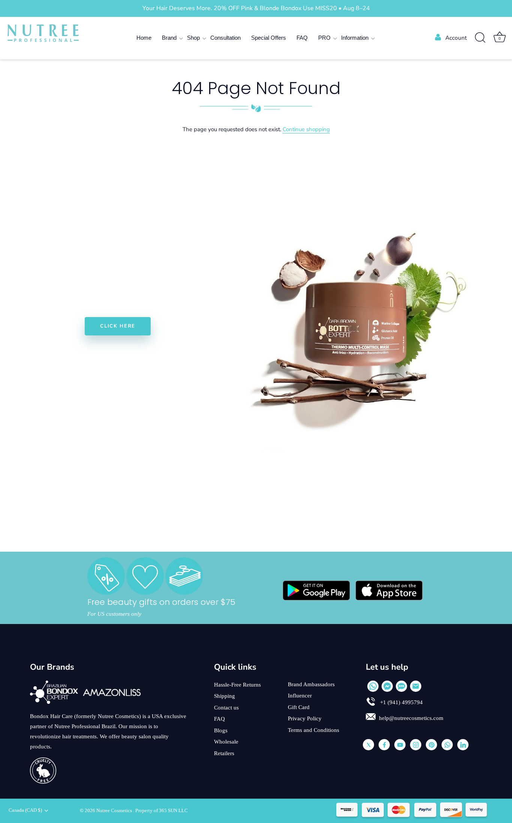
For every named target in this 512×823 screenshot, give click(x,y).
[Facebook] (384, 744)
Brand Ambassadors (311, 684)
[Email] (415, 686)
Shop (193, 37)
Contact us (226, 708)
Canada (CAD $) (25, 810)
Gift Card (299, 707)
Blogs (221, 730)
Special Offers (268, 37)
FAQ (302, 37)
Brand (169, 37)
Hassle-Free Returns (237, 685)
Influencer (300, 696)
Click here (117, 326)
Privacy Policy (305, 718)
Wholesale (226, 742)
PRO (324, 37)
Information (354, 37)
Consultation (225, 37)
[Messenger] (387, 686)
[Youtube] (400, 744)
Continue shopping (306, 129)
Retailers (224, 753)
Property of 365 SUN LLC (161, 810)
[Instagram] (415, 744)
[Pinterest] (431, 744)
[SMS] (401, 686)
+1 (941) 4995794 (401, 702)
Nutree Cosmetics (114, 810)
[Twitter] (368, 744)
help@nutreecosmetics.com (411, 718)
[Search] (480, 38)
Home (143, 37)
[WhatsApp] (373, 686)
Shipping (224, 696)
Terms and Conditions (313, 730)
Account (456, 38)
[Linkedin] (463, 744)
